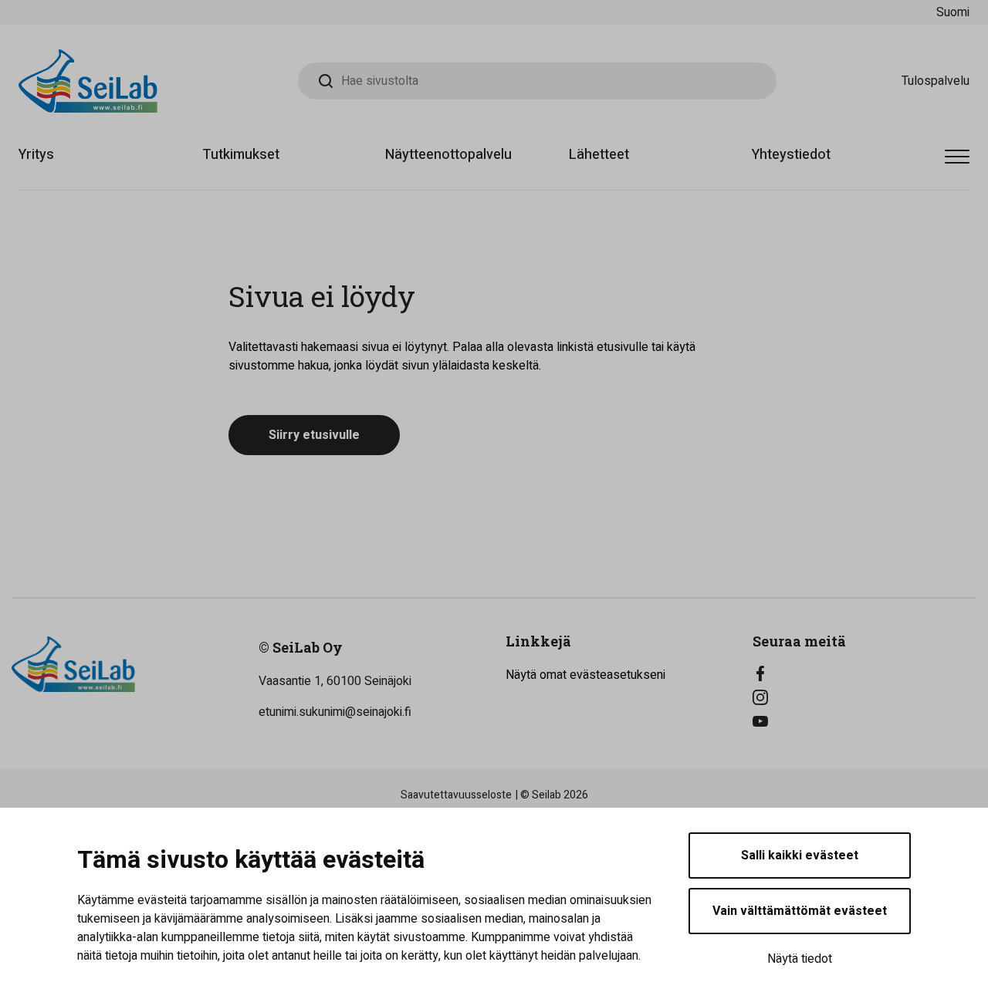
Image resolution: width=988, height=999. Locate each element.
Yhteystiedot (791, 154)
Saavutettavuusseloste (456, 795)
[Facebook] (864, 673)
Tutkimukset (240, 154)
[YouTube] (864, 721)
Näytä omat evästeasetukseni (585, 675)
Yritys (36, 154)
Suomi (952, 12)
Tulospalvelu (935, 81)
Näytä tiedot (799, 959)
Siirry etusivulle (314, 435)
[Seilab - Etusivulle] (88, 81)
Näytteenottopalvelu (448, 154)
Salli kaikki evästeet (799, 855)
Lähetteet (599, 154)
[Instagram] (864, 697)
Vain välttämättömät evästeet (799, 911)
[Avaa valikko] (957, 157)
